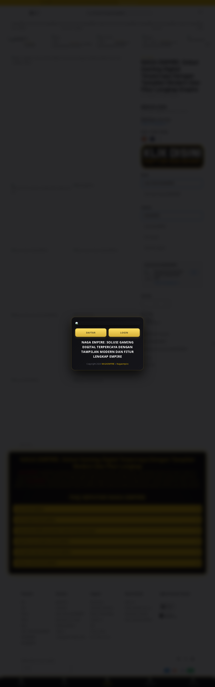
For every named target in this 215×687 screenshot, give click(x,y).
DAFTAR (91, 332)
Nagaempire (122, 364)
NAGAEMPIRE (108, 364)
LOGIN (124, 332)
